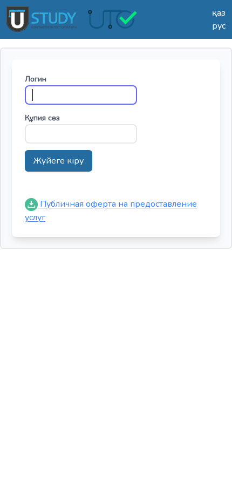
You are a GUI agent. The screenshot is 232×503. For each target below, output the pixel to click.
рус (219, 26)
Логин (35, 79)
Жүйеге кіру (58, 161)
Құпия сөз (42, 118)
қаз (219, 13)
